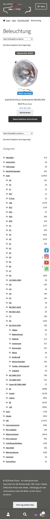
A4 (10, 257)
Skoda (8, 416)
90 (10, 402)
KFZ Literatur (11, 438)
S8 (10, 180)
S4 (10, 234)
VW (7, 420)
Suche (25, 514)
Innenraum (16, 343)
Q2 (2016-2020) (15, 280)
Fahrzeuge (10, 166)
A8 (10, 275)
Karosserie (16, 348)
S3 (10, 230)
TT (10, 316)
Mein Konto (8, 514)
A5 (10, 262)
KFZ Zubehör (11, 430)
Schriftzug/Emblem (14, 443)
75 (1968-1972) (15, 380)
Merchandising (12, 452)
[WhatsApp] (46, 268)
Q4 (10, 289)
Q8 (10, 303)
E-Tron (11, 198)
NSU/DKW (10, 448)
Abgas (14, 330)
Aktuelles (10, 157)
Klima (14, 352)
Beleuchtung (17, 334)
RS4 (10, 216)
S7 (10, 189)
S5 (10, 185)
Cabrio (12, 398)
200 (10, 203)
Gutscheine (10, 461)
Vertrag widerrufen (25, 504)
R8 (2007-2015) (15, 307)
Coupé (11, 393)
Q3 (10, 284)
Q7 (10, 298)
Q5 (10, 293)
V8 (10, 321)
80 (10, 389)
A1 (10, 244)
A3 (10, 253)
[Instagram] (46, 256)
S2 (10, 225)
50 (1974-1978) (23, 20)
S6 (10, 239)
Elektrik (15, 339)
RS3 (10, 212)
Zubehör (15, 371)
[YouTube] (46, 262)
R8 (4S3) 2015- (15, 312)
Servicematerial (12, 425)
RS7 (10, 194)
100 (10, 407)
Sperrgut (9, 457)
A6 (10, 266)
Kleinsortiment (12, 434)
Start (8, 20)
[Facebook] (46, 250)
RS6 (10, 221)
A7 (10, 271)
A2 (10, 248)
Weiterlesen (25, 112)
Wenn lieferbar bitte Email (25, 119)
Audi (14, 20)
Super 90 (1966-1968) (17, 384)
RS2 (10, 207)
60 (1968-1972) (15, 375)
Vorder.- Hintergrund (20, 366)
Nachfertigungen (13, 171)
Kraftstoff (16, 357)
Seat (8, 411)
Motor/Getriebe (18, 361)
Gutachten (10, 162)
